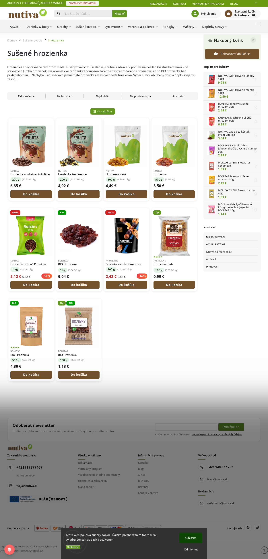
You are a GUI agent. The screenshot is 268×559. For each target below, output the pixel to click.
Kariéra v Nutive (148, 493)
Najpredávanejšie (141, 96)
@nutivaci (212, 266)
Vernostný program (208, 3)
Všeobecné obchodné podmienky (99, 474)
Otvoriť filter (104, 111)
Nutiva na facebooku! (219, 251)
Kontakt (179, 3)
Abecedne (179, 96)
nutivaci (211, 259)
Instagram (257, 527)
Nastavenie (73, 547)
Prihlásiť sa (231, 426)
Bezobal (143, 487)
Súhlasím (191, 538)
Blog (234, 3)
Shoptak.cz (36, 550)
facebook (248, 527)
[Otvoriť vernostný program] (9, 549)
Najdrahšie (102, 96)
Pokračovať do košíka (235, 54)
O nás (141, 474)
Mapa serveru (86, 487)
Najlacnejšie (64, 96)
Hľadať (120, 13)
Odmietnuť (191, 549)
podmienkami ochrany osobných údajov (216, 434)
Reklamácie (158, 3)
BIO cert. (143, 480)
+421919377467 (215, 244)
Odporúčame (26, 96)
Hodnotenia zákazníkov (92, 480)
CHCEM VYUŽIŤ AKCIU (82, 3)
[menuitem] (15, 26)
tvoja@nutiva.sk (215, 237)
